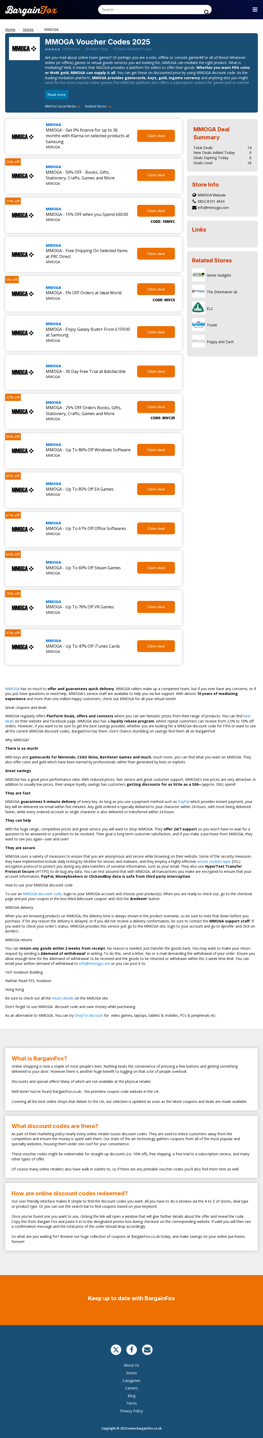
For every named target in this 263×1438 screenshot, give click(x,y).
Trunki (212, 325)
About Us (131, 1365)
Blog (131, 1395)
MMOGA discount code (42, 893)
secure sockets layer (213, 861)
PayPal (183, 801)
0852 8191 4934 (211, 201)
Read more (57, 95)
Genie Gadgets (219, 275)
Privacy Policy (131, 1410)
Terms (131, 1403)
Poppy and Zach (220, 341)
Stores (131, 1372)
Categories (131, 1380)
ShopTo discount (89, 1015)
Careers (131, 1388)
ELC (210, 308)
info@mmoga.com (213, 207)
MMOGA (53, 124)
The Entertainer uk (222, 291)
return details (63, 998)
